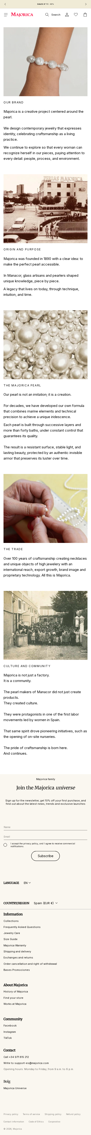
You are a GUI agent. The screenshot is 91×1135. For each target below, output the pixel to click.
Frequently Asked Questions (22, 927)
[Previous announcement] (5, 4)
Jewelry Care (12, 933)
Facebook (10, 1025)
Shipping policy (53, 1114)
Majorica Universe (15, 1088)
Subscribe (45, 856)
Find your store (13, 997)
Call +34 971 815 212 (16, 1057)
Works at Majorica (15, 1003)
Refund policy (73, 1114)
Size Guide (11, 939)
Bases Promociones (17, 969)
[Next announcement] (86, 4)
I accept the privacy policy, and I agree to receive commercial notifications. (42, 845)
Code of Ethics (36, 1121)
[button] (6, 15)
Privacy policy (11, 1114)
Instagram (10, 1031)
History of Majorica (16, 991)
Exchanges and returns (18, 957)
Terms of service (31, 1114)
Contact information (14, 1121)
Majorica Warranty (15, 945)
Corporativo (54, 1121)
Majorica (17, 1129)
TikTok (8, 1038)
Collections (11, 921)
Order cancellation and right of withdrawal (30, 963)
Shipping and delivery (17, 951)
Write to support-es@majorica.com (26, 1063)
